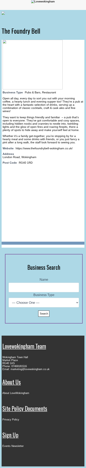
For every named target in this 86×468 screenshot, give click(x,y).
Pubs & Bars (32, 92)
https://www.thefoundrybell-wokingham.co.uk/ (44, 148)
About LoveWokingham (15, 393)
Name (44, 279)
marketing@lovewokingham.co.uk (30, 369)
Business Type (43, 295)
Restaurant (49, 92)
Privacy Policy (10, 419)
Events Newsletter (13, 446)
